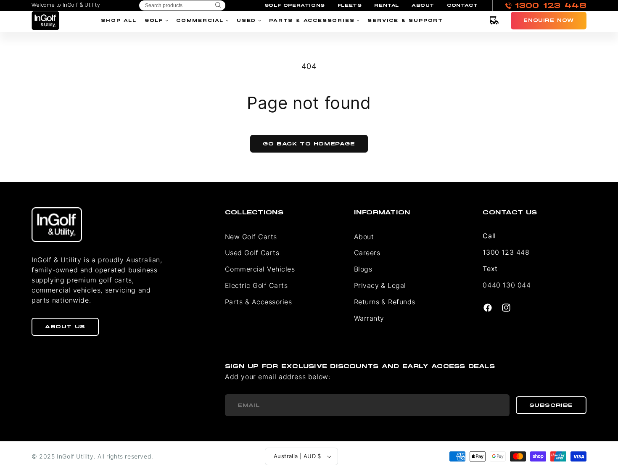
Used (246, 20)
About (364, 236)
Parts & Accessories (311, 20)
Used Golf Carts (252, 252)
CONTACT (462, 5)
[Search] (218, 5)
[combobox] (182, 5)
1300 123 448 (506, 252)
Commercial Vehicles (260, 269)
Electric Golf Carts (256, 285)
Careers (367, 252)
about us (65, 327)
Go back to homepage (309, 144)
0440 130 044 (507, 285)
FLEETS (350, 5)
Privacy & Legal (380, 285)
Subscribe (551, 405)
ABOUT (423, 5)
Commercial (200, 20)
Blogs (363, 269)
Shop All (118, 20)
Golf (154, 20)
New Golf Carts (251, 236)
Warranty (369, 318)
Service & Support (405, 20)
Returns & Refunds (384, 302)
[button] (494, 20)
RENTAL (386, 5)
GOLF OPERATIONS (294, 5)
